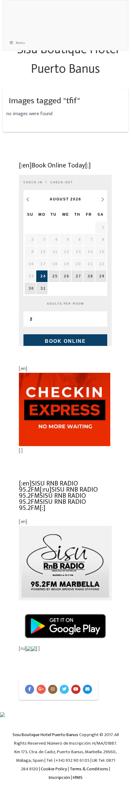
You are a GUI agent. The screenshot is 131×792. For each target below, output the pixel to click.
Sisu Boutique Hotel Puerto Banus (45, 735)
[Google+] (41, 689)
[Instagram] (52, 689)
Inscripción (59, 777)
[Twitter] (64, 689)
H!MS (78, 777)
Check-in (33, 182)
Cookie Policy (54, 769)
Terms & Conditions (89, 769)
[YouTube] (75, 689)
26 (66, 276)
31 (43, 288)
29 (102, 276)
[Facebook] (29, 689)
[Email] (87, 689)
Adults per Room (65, 303)
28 (90, 276)
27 (78, 276)
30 (31, 288)
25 (55, 276)
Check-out (61, 182)
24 (43, 276)
